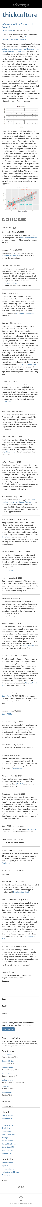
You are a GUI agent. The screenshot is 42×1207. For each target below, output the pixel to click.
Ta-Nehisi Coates (8, 1150)
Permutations (7, 1131)
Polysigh (5, 1137)
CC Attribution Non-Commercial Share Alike (21, 1203)
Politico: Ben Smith (8, 1134)
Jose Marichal (7, 1054)
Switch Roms (6, 696)
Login (5, 1180)
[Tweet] (7, 219)
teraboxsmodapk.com (10, 283)
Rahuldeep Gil (7, 1092)
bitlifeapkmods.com (29, 364)
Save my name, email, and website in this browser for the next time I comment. (18, 1023)
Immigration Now (8, 1125)
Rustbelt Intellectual (9, 1144)
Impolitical (5, 1086)
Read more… (22, 1046)
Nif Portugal (6, 537)
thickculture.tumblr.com (10, 1172)
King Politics (6, 1128)
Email (4, 1006)
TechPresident (7, 1153)
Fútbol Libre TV (7, 570)
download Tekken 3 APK (11, 255)
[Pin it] (16, 219)
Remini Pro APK (29, 645)
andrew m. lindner (8, 30)
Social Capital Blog (9, 1147)
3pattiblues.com (7, 401)
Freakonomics (7, 1118)
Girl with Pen (6, 1121)
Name (4, 999)
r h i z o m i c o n (8, 1169)
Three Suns (6, 1175)
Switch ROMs (7, 714)
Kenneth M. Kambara (10, 1061)
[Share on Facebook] (3, 219)
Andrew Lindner (7, 1080)
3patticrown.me (9, 452)
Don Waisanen (7, 1067)
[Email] (24, 219)
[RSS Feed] (19, 1187)
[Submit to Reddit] (20, 219)
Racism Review (7, 1140)
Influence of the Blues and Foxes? (17, 25)
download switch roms (28, 237)
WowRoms (6, 863)
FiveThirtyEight (7, 1115)
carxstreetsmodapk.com (25, 313)
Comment (6, 981)
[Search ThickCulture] (22, 1187)
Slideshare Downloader (21, 892)
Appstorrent (17, 768)
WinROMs (20, 784)
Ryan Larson (29, 37)
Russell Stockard (8, 1073)
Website (5, 1013)
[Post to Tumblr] (11, 219)
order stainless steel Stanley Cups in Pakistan (18, 500)
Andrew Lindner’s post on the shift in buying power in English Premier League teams (20, 50)
